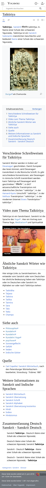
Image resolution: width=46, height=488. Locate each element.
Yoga (17, 219)
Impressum (30, 485)
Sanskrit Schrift (13, 400)
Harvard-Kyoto (9, 193)
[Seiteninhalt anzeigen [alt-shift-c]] (3, 20)
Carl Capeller (12, 366)
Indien (9, 412)
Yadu (8, 311)
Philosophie (11, 328)
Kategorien (6, 467)
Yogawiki (14, 3)
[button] (23, 241)
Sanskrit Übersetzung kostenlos (21, 406)
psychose (10, 340)
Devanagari (7, 166)
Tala (7, 308)
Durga (8, 94)
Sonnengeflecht (13, 343)
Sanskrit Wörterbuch (28, 366)
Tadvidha (10, 290)
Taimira (9, 302)
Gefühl (9, 346)
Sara (8, 305)
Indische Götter (13, 352)
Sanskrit (17, 27)
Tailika (9, 299)
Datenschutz (6, 485)
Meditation (20, 222)
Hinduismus (11, 415)
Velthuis (6, 196)
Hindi (8, 409)
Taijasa (9, 293)
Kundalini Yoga (13, 337)
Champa (10, 314)
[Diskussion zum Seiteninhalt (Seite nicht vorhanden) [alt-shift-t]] (8, 20)
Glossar (23, 467)
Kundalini (10, 331)
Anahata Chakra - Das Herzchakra (17, 228)
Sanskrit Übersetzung (16, 397)
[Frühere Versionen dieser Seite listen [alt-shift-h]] (38, 20)
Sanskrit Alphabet (14, 403)
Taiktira (9, 296)
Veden (9, 349)
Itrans (24, 199)
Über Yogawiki (18, 485)
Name (14, 39)
